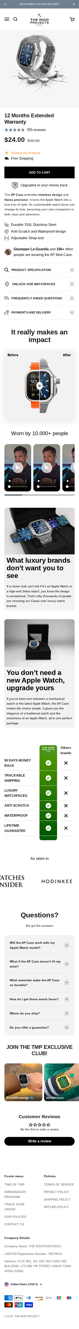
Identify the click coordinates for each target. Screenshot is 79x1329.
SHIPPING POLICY (57, 1199)
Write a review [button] (39, 1141)
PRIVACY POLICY (56, 1192)
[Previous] (5, 4)
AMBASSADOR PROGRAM (15, 1194)
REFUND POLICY (56, 1207)
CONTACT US (14, 1224)
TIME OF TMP (14, 1184)
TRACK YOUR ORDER (14, 1207)
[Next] (74, 4)
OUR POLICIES (15, 1216)
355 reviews (36, 130)
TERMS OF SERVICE (59, 1184)
